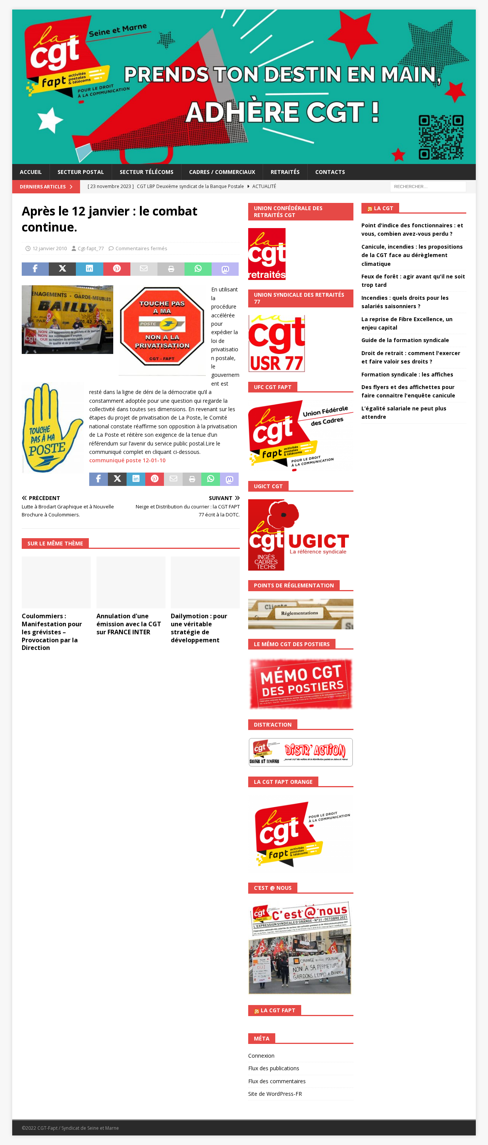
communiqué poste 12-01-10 (127, 460)
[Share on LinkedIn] (89, 269)
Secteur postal (81, 171)
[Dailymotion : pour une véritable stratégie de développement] (205, 582)
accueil (31, 171)
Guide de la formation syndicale (405, 340)
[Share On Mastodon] (225, 269)
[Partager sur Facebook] (35, 269)
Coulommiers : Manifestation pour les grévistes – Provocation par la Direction (52, 632)
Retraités (285, 171)
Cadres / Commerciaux (222, 171)
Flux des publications (273, 1068)
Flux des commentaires (277, 1081)
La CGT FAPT (278, 1010)
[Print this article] (171, 269)
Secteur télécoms (146, 171)
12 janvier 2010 (49, 248)
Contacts (330, 171)
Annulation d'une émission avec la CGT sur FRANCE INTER (128, 624)
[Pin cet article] (116, 269)
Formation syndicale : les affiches (407, 374)
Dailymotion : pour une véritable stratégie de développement (199, 628)
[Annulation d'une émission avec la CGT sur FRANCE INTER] (130, 582)
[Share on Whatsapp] (198, 269)
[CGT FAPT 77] (244, 159)
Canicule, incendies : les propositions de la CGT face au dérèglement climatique (412, 255)
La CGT (383, 208)
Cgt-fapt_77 (91, 248)
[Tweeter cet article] (62, 269)
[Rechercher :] (428, 186)
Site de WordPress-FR (275, 1093)
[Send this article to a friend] (143, 269)
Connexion (261, 1055)
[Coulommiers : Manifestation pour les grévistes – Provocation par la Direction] (56, 582)
